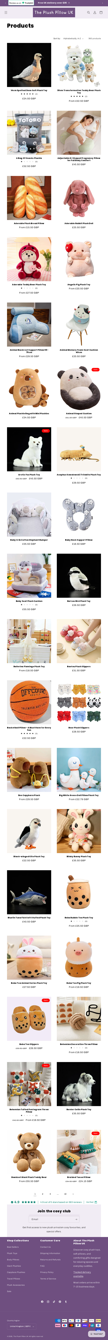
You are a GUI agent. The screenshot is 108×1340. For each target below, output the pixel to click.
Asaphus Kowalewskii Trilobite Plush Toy (79, 475)
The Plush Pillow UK (20, 1336)
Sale (9, 1291)
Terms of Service (48, 1279)
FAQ (42, 1266)
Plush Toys (12, 1253)
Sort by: (57, 38)
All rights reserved (36, 1336)
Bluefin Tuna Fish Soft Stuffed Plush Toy (29, 918)
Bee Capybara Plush (29, 795)
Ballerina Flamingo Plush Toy (29, 667)
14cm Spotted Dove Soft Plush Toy (29, 90)
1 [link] (35, 1194)
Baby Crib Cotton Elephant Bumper (29, 540)
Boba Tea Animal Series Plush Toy (29, 983)
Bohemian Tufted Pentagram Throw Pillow (29, 1110)
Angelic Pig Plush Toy (79, 285)
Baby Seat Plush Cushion (29, 601)
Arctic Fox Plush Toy (29, 475)
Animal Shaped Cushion (79, 414)
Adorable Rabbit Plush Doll (79, 223)
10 (65, 1194)
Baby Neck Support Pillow (79, 540)
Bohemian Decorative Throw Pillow (79, 1044)
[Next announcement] (102, 3)
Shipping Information (50, 1253)
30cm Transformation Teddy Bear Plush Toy (79, 91)
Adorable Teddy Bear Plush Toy (29, 285)
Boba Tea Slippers (29, 1044)
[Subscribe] (76, 1219)
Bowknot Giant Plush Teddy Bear (29, 1177)
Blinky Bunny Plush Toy (79, 856)
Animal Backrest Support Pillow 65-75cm (29, 351)
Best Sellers (13, 1247)
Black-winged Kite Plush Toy (29, 856)
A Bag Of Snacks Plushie (29, 158)
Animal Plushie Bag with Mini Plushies (29, 414)
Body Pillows (13, 1260)
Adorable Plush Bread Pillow (29, 223)
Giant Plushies (14, 1266)
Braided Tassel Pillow (79, 1177)
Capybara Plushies (16, 1272)
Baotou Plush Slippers (79, 667)
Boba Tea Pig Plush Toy (79, 983)
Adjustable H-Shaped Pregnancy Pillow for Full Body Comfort (79, 159)
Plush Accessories (16, 1285)
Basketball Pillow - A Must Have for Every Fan (29, 729)
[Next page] (73, 1194)
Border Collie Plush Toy (79, 1109)
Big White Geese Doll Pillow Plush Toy (79, 795)
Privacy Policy (46, 1272)
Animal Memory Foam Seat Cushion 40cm (79, 351)
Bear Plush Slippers (78, 728)
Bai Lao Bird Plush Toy (79, 601)
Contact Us (45, 1247)
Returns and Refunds (50, 1260)
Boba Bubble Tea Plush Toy (79, 918)
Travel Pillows (13, 1279)
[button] (6, 12)
